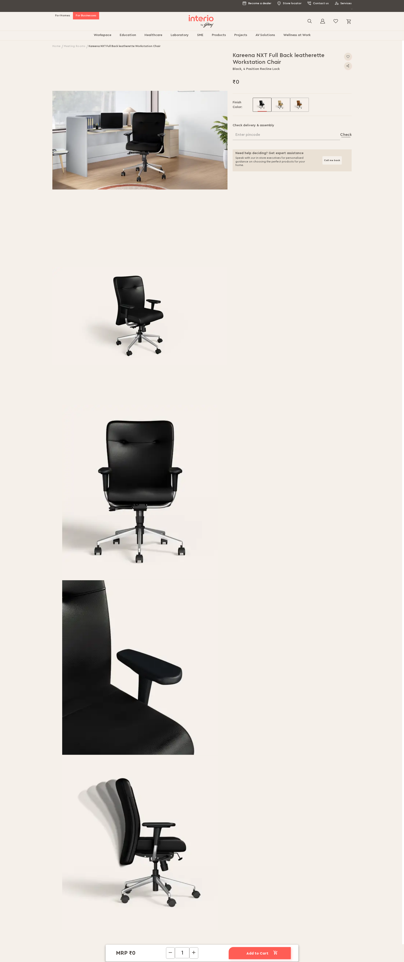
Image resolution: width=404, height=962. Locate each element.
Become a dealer (259, 3)
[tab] (166, 763)
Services (346, 3)
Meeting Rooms (74, 41)
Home (56, 41)
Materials (240, 761)
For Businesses (86, 10)
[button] (140, 135)
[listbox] (302, 100)
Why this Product (162, 761)
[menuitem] (102, 30)
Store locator (292, 3)
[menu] (202, 30)
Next (344, 931)
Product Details (204, 761)
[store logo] (201, 16)
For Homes (62, 10)
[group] (262, 100)
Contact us (321, 3)
